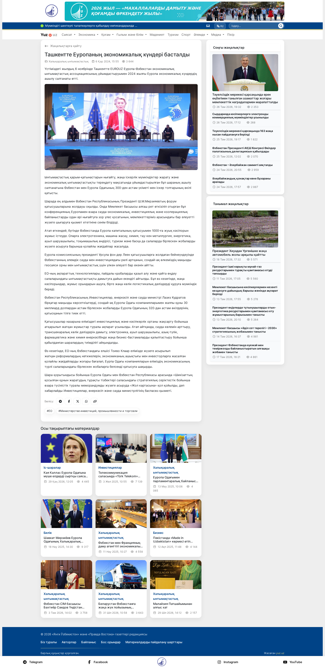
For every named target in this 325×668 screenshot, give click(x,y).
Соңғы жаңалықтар (228, 47)
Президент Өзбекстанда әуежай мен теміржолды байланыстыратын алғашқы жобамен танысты (241, 348)
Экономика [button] (87, 34)
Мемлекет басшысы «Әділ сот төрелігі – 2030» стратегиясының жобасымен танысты (244, 329)
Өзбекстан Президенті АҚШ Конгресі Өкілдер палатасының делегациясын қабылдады (244, 149)
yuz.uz (280, 653)
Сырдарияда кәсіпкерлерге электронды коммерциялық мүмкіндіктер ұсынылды (240, 115)
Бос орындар (111, 642)
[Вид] (208, 25)
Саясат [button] (67, 34)
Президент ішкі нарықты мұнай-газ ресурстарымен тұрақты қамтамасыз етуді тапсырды (242, 270)
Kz (222, 26)
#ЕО (49, 410)
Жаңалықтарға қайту (66, 46)
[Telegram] (59, 401)
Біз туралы (49, 642)
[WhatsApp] (85, 401)
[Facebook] (68, 401)
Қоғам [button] (106, 34)
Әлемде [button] (200, 34)
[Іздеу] (280, 25)
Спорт (186, 34)
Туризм (173, 34)
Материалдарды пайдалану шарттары (153, 642)
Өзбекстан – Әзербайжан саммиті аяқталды (242, 164)
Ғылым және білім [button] (130, 34)
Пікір (231, 34)
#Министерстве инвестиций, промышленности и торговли (97, 410)
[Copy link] (94, 401)
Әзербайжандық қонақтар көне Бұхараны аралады (241, 180)
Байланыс (88, 642)
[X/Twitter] (76, 401)
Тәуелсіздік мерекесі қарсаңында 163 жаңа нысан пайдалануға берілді (242, 132)
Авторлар (69, 642)
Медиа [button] (216, 34)
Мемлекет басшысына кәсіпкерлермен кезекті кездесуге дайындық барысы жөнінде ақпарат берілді (245, 290)
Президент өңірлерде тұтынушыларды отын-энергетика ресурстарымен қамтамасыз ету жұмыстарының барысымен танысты (244, 311)
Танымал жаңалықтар (230, 204)
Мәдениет (157, 34)
